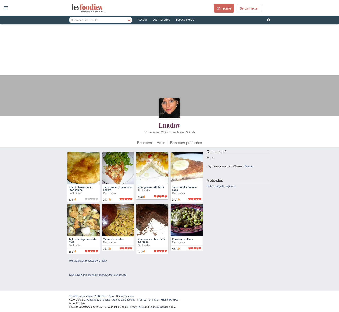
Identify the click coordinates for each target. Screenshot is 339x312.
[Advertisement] (169, 50)
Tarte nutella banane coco (184, 188)
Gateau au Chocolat (123, 299)
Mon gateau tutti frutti (151, 187)
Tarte (209, 186)
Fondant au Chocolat (98, 299)
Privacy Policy (136, 306)
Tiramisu (142, 299)
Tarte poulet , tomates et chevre (117, 188)
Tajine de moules (113, 239)
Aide (111, 296)
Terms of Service (159, 306)
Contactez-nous (125, 296)
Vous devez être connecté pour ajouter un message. (98, 275)
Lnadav (169, 125)
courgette (219, 186)
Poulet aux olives (182, 239)
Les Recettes (161, 19)
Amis (161, 142)
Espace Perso (185, 19)
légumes (230, 186)
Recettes (144, 142)
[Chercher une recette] (129, 20)
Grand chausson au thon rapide (81, 188)
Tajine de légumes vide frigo (82, 240)
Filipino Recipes (169, 299)
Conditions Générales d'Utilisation (87, 296)
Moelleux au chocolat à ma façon (152, 240)
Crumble (153, 299)
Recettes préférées (186, 142)
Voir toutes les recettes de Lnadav (88, 260)
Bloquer (249, 166)
